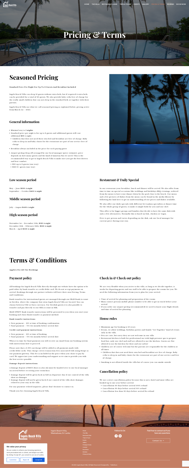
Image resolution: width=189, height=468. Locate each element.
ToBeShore (113, 465)
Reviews (85, 452)
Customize (12, 460)
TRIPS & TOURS (125, 4)
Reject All (26, 460)
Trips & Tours (86, 438)
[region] (25, 453)
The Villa (85, 433)
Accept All (38, 460)
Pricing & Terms (87, 445)
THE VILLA (95, 4)
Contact (85, 447)
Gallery (85, 442)
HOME (86, 4)
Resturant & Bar (87, 435)
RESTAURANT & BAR (109, 4)
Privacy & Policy (87, 454)
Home (84, 430)
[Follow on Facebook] (116, 436)
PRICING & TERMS (158, 4)
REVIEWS (170, 4)
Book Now (85, 449)
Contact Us (157, 440)
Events (84, 440)
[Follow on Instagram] (120, 436)
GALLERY (145, 4)
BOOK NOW (181, 4)
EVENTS (137, 4)
